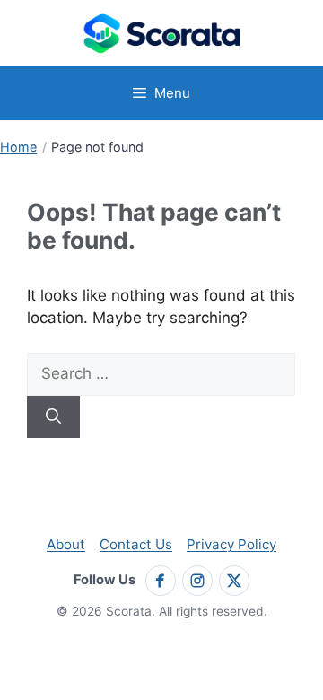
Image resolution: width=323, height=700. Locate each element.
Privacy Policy (231, 544)
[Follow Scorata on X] (234, 580)
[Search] (53, 417)
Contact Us (136, 544)
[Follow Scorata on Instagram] (197, 580)
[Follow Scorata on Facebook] (160, 580)
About (66, 544)
